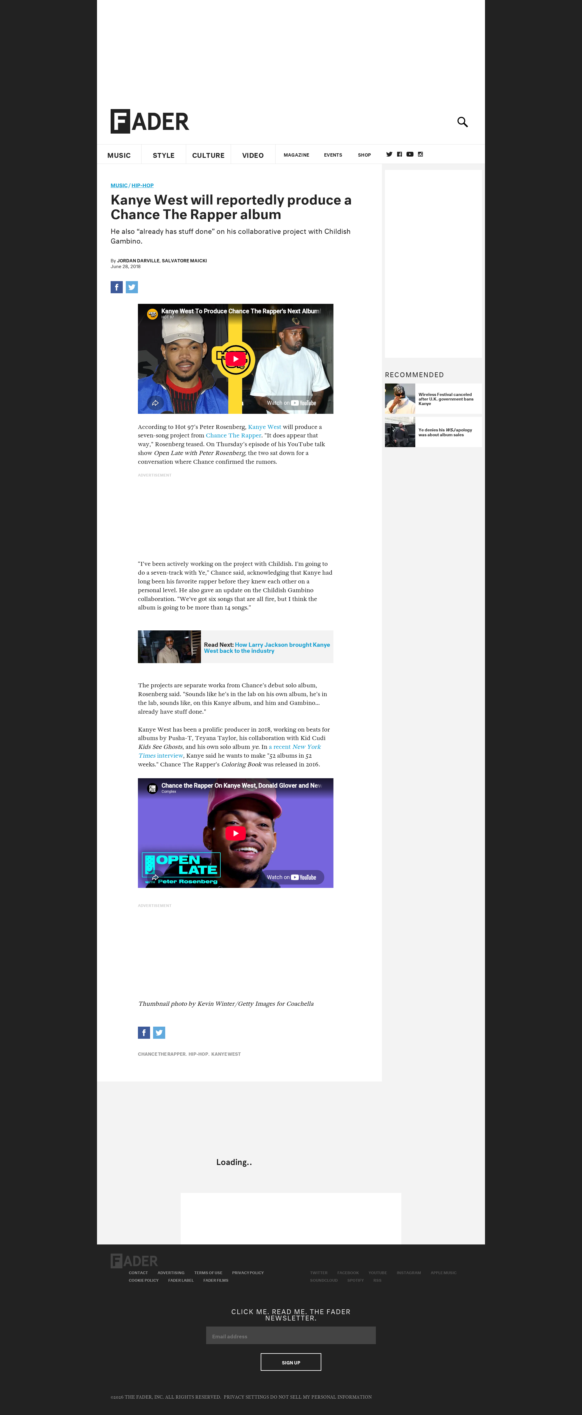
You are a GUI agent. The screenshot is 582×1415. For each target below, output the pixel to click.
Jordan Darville (138, 260)
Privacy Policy (248, 1272)
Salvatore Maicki (184, 260)
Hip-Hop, (199, 1053)
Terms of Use (208, 1272)
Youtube (378, 1272)
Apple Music (444, 1272)
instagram (420, 154)
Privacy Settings (246, 1397)
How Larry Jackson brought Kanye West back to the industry (267, 647)
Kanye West (264, 427)
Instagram (409, 1272)
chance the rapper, (162, 1053)
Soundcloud (324, 1280)
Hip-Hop (143, 184)
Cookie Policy (144, 1280)
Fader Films (216, 1280)
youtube (409, 154)
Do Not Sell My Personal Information (321, 1397)
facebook (399, 154)
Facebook (348, 1272)
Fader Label (181, 1280)
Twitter (389, 154)
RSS (377, 1280)
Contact (138, 1272)
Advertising (171, 1272)
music (119, 184)
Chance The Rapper (233, 435)
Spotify (355, 1280)
